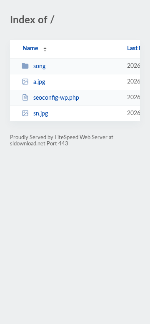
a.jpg (39, 82)
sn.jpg (40, 114)
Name (30, 49)
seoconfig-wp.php (56, 98)
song (39, 66)
